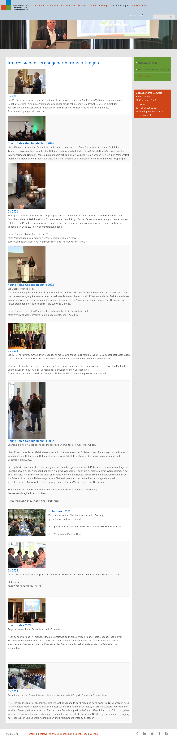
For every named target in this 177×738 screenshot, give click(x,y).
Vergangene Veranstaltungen (154, 69)
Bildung (82, 5)
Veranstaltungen (119, 5)
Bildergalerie (145, 75)
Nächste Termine (147, 62)
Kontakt (31, 733)
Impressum (66, 733)
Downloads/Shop (98, 5)
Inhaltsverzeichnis (47, 733)
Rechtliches (81, 733)
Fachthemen (68, 5)
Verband (39, 5)
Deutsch (142, 15)
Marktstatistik (139, 5)
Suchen (93, 733)
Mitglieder (52, 5)
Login (132, 15)
